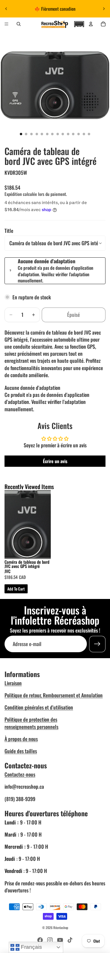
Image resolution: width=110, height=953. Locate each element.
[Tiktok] (70, 940)
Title (9, 230)
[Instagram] (50, 940)
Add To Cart (16, 589)
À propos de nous (21, 738)
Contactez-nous (20, 774)
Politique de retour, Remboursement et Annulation (54, 695)
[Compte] (91, 24)
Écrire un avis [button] (55, 461)
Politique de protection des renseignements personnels (31, 723)
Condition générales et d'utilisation (39, 707)
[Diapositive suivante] (104, 9)
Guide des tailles (21, 751)
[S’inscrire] (97, 644)
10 (68, 134)
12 (78, 134)
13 (83, 134)
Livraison (13, 683)
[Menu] (6, 23)
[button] (79, 23)
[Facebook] (40, 940)
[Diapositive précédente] (6, 9)
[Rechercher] (18, 24)
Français (30, 947)
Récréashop (60, 927)
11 (73, 134)
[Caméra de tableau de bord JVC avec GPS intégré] (28, 524)
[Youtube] (60, 940)
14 (89, 134)
